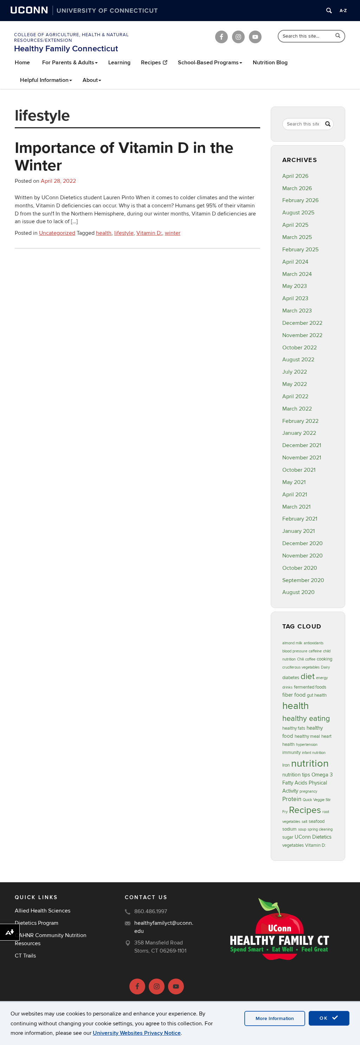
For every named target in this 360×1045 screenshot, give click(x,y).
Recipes (151, 62)
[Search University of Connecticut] (329, 10)
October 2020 (299, 568)
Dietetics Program (36, 923)
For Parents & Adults (68, 62)
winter (172, 233)
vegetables (293, 845)
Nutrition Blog (270, 62)
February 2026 (300, 200)
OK (325, 1018)
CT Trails (25, 955)
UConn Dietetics (313, 837)
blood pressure (294, 651)
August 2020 (298, 592)
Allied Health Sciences (42, 910)
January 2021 (298, 531)
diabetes (290, 677)
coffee (310, 659)
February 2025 (300, 249)
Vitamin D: (149, 233)
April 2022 (295, 396)
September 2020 (303, 580)
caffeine (315, 651)
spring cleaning (320, 829)
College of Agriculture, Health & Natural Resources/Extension (71, 37)
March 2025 (297, 237)
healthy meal (307, 736)
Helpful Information (44, 80)
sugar (287, 837)
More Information (275, 1018)
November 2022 (302, 335)
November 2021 (301, 457)
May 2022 (294, 384)
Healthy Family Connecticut (66, 49)
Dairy (325, 667)
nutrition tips (296, 775)
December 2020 (302, 543)
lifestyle (124, 233)
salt (304, 821)
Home (22, 62)
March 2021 (296, 506)
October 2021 (298, 469)
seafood (316, 821)
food (300, 694)
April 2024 (295, 261)
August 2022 (298, 359)
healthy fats (293, 728)
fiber (287, 695)
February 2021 (299, 518)
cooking (324, 659)
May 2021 (294, 482)
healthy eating (306, 718)
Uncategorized (57, 233)
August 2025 (298, 212)
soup (302, 829)
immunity (291, 752)
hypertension (306, 744)
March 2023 (297, 310)
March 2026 (297, 188)
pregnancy (308, 791)
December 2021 (301, 445)
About (90, 80)
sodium (289, 829)
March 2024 (297, 274)
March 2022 (297, 408)
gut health (317, 695)
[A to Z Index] (343, 10)
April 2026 (295, 176)
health (103, 233)
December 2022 (302, 323)
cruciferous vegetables (301, 667)
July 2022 (294, 371)
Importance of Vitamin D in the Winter (124, 156)
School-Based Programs (208, 62)
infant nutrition (314, 752)
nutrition (310, 763)
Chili (300, 659)
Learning (119, 62)
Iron (286, 765)
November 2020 (302, 555)
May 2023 (294, 286)
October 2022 (299, 347)
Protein (291, 799)
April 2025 (295, 224)
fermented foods (310, 687)
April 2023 (295, 298)
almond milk (292, 643)
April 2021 (294, 494)
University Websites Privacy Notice (137, 1033)
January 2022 (299, 433)
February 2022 (300, 421)
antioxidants (313, 643)
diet (308, 676)
